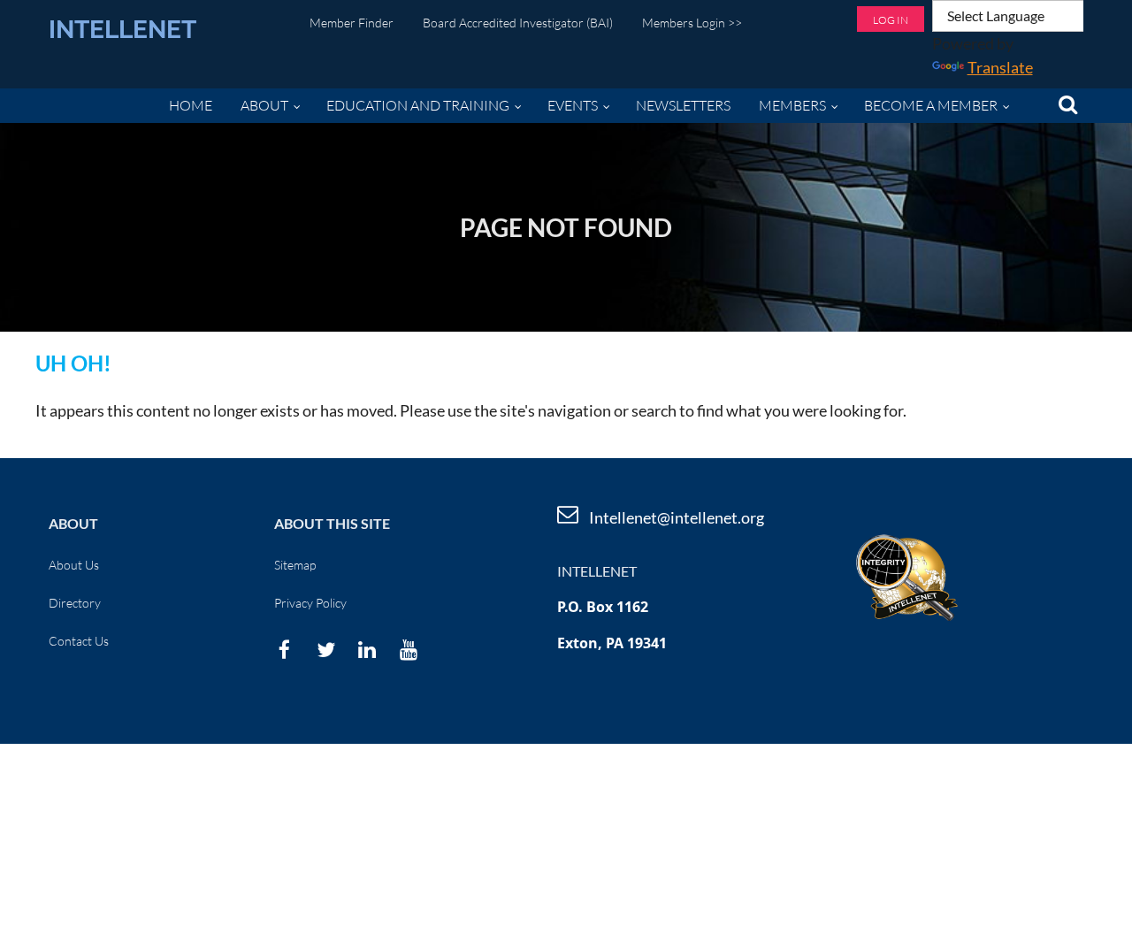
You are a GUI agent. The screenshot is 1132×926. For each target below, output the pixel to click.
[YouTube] (409, 649)
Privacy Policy (310, 602)
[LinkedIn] (367, 649)
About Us (74, 564)
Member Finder (352, 22)
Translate (1000, 67)
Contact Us (79, 640)
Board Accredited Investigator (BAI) (518, 22)
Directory (75, 602)
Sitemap (295, 564)
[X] (326, 649)
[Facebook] (284, 649)
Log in (890, 20)
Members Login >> (692, 22)
